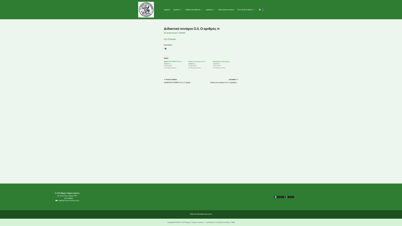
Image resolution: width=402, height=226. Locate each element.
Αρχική (167, 10)
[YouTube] (263, 10)
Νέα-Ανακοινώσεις (226, 10)
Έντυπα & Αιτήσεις (245, 10)
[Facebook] (260, 10)
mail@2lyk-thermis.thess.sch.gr (68, 201)
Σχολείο (176, 10)
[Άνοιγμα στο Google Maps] (201, 207)
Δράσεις (209, 10)
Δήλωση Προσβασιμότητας (201, 214)
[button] (181, 9)
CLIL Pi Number (170, 39)
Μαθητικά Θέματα (193, 10)
